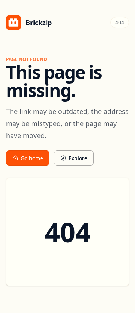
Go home (32, 158)
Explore (78, 158)
